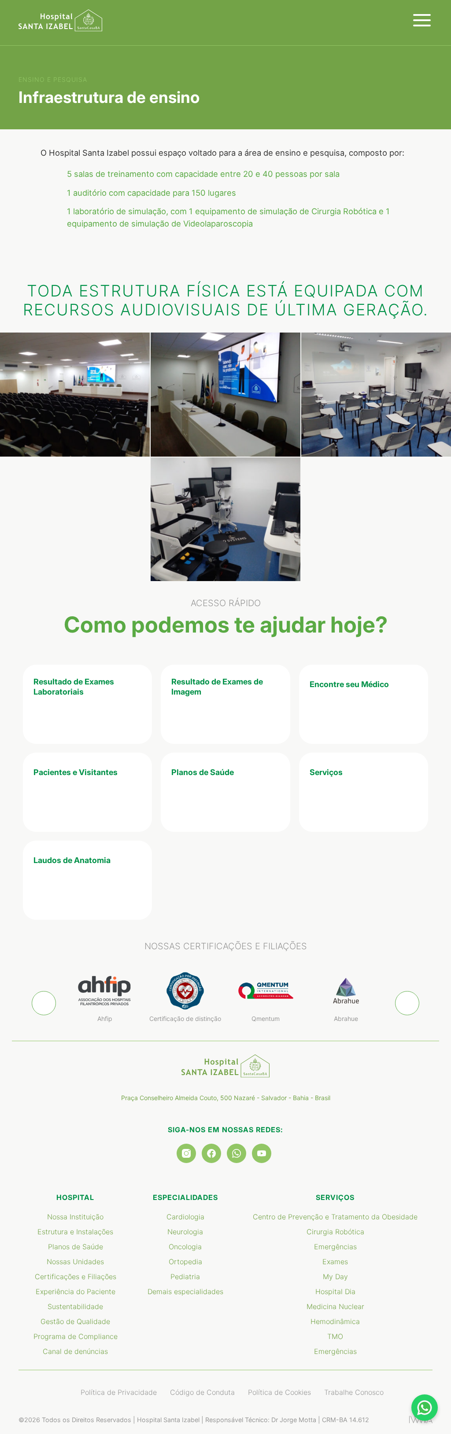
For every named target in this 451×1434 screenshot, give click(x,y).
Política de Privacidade (119, 1392)
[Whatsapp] (236, 1153)
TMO (335, 1336)
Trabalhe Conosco (354, 1392)
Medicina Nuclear (335, 1306)
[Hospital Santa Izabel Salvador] (60, 20)
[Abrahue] (346, 991)
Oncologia (185, 1246)
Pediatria (185, 1276)
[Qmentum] (266, 991)
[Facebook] (211, 1153)
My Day (335, 1276)
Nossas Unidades (75, 1261)
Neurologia (185, 1231)
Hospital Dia (335, 1291)
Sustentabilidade (75, 1306)
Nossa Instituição (75, 1216)
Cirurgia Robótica (335, 1231)
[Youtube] (261, 1153)
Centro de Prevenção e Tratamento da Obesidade (335, 1216)
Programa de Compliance (75, 1336)
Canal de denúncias (75, 1351)
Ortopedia (185, 1261)
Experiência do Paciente (75, 1291)
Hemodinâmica (335, 1321)
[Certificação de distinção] (186, 991)
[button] (407, 1003)
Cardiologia (185, 1216)
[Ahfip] (105, 991)
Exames (335, 1261)
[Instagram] (186, 1153)
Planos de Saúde (75, 1246)
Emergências (335, 1246)
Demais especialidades (185, 1291)
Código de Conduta (202, 1392)
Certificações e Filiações (75, 1276)
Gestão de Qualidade (75, 1321)
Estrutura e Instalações (75, 1231)
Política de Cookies (279, 1392)
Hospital (75, 1197)
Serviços (335, 1197)
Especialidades (185, 1197)
